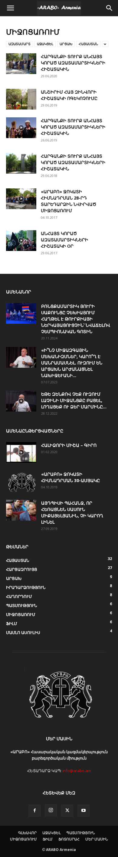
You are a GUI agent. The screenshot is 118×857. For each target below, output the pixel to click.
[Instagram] (51, 810)
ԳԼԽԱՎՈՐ (27, 832)
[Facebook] (34, 811)
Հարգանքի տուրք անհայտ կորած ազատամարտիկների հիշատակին (73, 63)
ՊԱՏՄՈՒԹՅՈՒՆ (80, 832)
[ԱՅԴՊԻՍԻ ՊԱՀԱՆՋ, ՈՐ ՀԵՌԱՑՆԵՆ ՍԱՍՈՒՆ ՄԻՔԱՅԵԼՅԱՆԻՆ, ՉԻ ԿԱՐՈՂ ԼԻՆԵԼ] (21, 510)
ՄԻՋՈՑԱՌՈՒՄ (23, 839)
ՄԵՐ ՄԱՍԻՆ (96, 839)
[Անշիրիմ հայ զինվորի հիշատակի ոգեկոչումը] (21, 99)
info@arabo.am (76, 770)
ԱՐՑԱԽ (66, 44)
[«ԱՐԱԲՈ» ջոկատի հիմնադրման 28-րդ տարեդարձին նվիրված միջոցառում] (21, 198)
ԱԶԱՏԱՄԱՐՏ (19, 44)
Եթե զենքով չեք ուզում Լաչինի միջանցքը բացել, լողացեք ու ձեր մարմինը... (74, 400)
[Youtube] (83, 811)
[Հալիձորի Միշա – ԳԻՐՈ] (21, 452)
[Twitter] (67, 811)
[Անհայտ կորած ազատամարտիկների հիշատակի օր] (21, 240)
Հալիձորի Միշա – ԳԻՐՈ (69, 445)
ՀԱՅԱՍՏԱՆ (88, 44)
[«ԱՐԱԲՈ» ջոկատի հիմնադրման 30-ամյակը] (21, 481)
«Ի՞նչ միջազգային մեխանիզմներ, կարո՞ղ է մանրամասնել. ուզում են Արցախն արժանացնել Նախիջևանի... (71, 362)
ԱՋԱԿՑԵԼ (45, 44)
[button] (10, 8)
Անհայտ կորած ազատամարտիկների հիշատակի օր (64, 239)
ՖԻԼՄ (48, 839)
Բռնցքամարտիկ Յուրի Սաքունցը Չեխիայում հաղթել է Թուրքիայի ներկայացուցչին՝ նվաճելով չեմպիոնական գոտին (75, 318)
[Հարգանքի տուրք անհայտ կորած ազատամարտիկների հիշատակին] (21, 63)
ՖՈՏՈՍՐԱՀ (69, 839)
